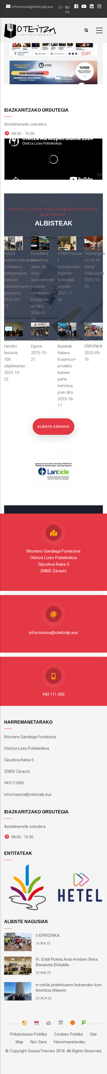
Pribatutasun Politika (28, 1034)
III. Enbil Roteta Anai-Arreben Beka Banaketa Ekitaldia (67, 962)
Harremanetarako (69, 1041)
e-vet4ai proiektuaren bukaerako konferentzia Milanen (69, 987)
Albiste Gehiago (53, 426)
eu (67, 7)
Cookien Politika (68, 1034)
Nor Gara (38, 1041)
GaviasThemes (41, 1050)
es (61, 7)
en (67, 12)
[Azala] (30, 29)
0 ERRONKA (48, 935)
